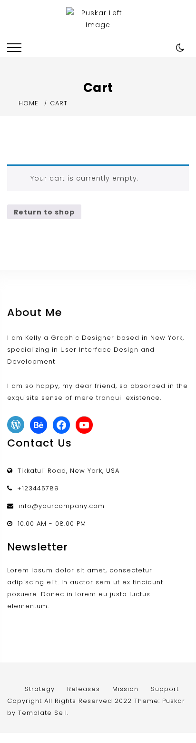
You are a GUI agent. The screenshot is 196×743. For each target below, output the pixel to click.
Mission (125, 688)
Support (165, 688)
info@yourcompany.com (62, 505)
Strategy (40, 688)
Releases (83, 688)
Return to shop (44, 212)
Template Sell (42, 712)
